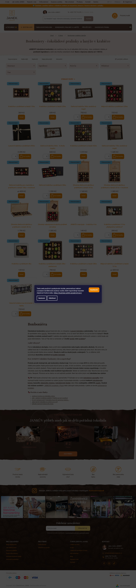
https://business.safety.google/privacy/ (68, 293)
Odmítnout (52, 298)
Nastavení (41, 298)
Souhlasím (94, 290)
